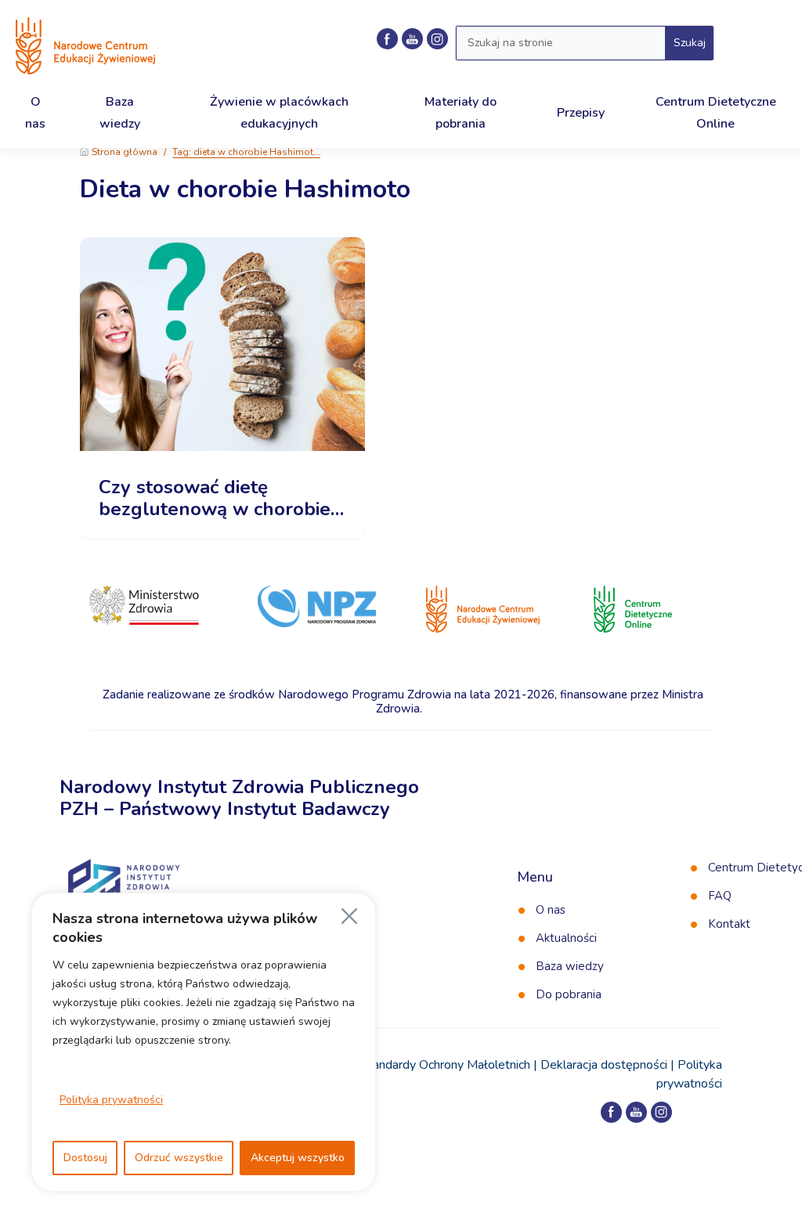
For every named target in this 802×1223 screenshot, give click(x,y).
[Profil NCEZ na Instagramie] (661, 1112)
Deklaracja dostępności (603, 1064)
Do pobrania (569, 994)
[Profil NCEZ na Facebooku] (387, 38)
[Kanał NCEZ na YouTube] (412, 38)
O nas (550, 910)
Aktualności (566, 938)
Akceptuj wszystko (298, 1157)
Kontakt (729, 924)
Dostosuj (85, 1157)
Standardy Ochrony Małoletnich (445, 1064)
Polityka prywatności (111, 1099)
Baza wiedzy (570, 966)
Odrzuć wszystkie (179, 1157)
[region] (203, 1042)
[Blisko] (349, 916)
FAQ (720, 896)
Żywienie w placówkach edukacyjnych (279, 112)
